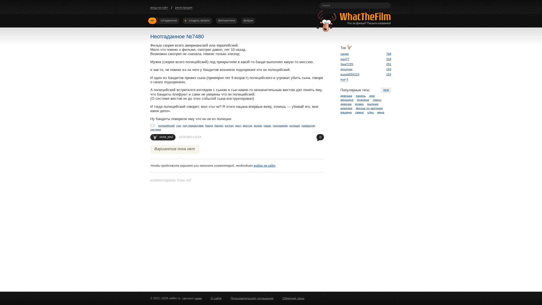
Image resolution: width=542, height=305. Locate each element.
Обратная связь (293, 298)
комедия (346, 108)
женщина (346, 99)
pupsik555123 (349, 74)
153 (388, 74)
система (155, 129)
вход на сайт (159, 7)
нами (198, 298)
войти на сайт (264, 166)
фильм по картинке (369, 108)
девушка (346, 95)
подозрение (280, 125)
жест (238, 125)
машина (346, 112)
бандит (218, 125)
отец (370, 112)
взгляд (229, 125)
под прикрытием (193, 125)
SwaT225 (346, 64)
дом (372, 95)
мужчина (363, 99)
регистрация (183, 7)
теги (386, 90)
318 (388, 59)
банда (209, 125)
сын (178, 125)
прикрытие (308, 125)
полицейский (166, 125)
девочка (345, 104)
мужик (258, 125)
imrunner (346, 69)
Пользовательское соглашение (252, 298)
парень (361, 95)
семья (359, 112)
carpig (344, 53)
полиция (294, 125)
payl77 (344, 59)
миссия (247, 125)
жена (380, 112)
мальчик (372, 104)
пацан (267, 125)
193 (388, 69)
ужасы (377, 99)
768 (388, 53)
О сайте (216, 298)
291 (388, 64)
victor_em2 (166, 137)
